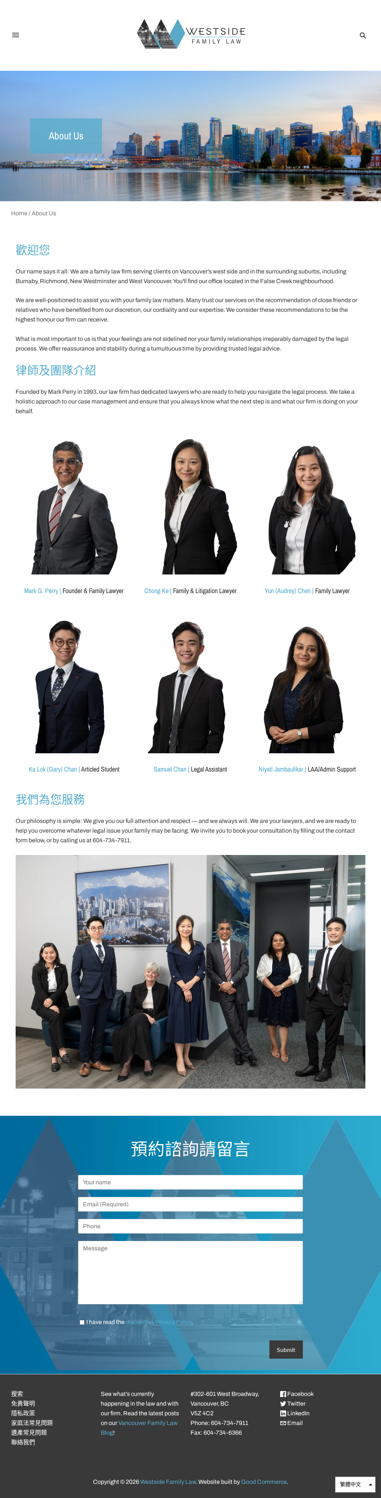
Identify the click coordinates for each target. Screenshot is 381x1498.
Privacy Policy (173, 1322)
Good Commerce (264, 1482)
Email (294, 1423)
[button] (355, 1484)
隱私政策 (23, 1413)
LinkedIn (298, 1413)
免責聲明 (23, 1403)
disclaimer (139, 1322)
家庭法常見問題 (32, 1423)
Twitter (295, 1403)
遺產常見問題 (29, 1432)
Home (19, 213)
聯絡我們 (23, 1442)
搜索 (17, 1394)
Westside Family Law (168, 1482)
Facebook (300, 1394)
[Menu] (15, 35)
